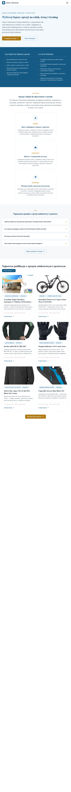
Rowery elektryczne (54, 296)
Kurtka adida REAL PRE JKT (15, 346)
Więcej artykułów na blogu (34, 251)
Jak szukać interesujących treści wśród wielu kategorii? (23, 243)
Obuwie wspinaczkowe (46, 387)
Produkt (23, 296)
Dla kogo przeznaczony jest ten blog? (17, 236)
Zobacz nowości (8, 270)
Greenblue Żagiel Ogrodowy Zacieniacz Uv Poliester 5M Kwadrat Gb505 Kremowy (17, 302)
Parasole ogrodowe (11, 296)
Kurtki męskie (9, 343)
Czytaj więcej (8, 316)
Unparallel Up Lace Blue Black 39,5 (51, 391)
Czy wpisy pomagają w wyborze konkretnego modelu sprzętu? (25, 229)
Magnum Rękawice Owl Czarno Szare (52, 346)
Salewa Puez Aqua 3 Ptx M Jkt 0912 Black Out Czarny (17, 392)
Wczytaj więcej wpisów (34, 416)
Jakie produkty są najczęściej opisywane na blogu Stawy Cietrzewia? (27, 222)
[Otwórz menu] (67, 2)
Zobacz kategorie (30, 38)
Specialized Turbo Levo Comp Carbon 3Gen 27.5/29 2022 (52, 300)
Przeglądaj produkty (10, 38)
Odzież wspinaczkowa (46, 343)
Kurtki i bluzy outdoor (12, 387)
